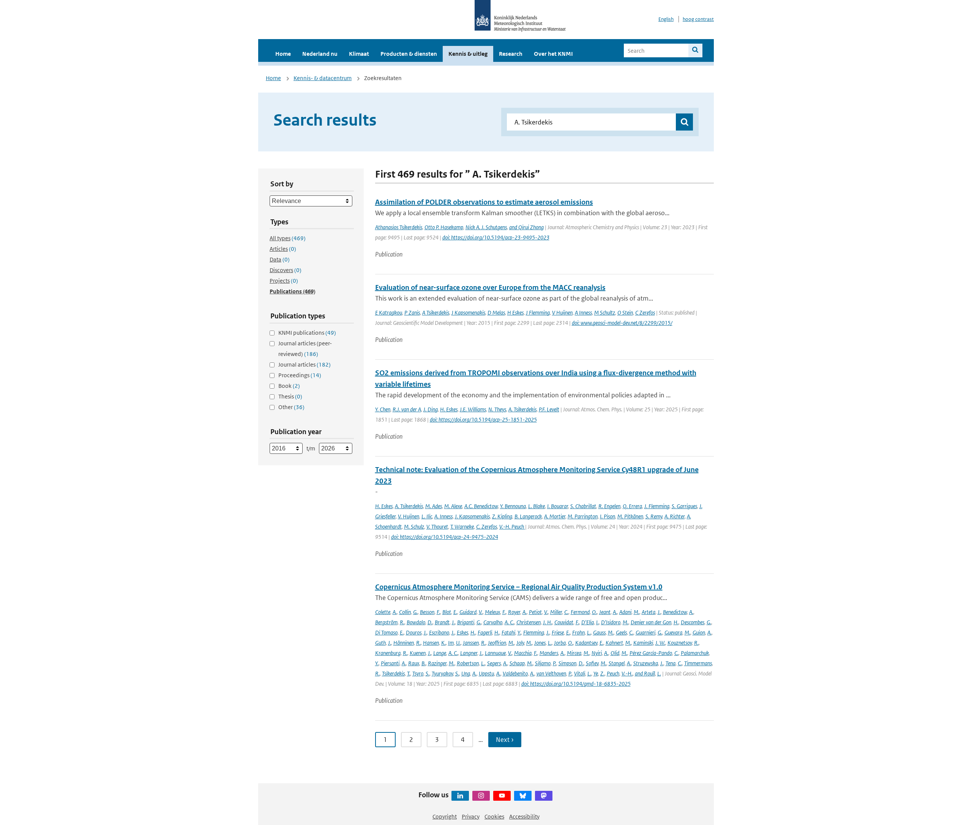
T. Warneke (462, 526)
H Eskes (515, 312)
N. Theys (497, 409)
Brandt (442, 622)
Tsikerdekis (393, 673)
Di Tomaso (386, 632)
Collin (405, 612)
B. (423, 663)
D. (430, 622)
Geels (621, 632)
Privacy (471, 816)
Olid (615, 653)
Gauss (599, 632)
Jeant (605, 612)
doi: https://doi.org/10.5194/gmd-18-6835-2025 (576, 683)
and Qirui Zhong (526, 227)
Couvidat (563, 622)
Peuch (613, 673)
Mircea (574, 653)
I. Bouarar (557, 506)
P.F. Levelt (549, 409)
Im (451, 642)
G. (415, 612)
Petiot (535, 612)
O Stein (625, 312)
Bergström (386, 622)
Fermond (580, 612)
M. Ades (433, 506)
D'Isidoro (610, 622)
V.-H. (627, 673)
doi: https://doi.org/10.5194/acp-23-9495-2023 (495, 237)
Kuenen (418, 653)
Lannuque (495, 653)
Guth (380, 642)
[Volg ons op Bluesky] (523, 795)
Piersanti (390, 663)
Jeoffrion (497, 642)
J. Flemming (656, 506)
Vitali (579, 673)
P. (554, 663)
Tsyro (417, 673)
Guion (699, 632)
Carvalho (492, 622)
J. (659, 612)
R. (402, 622)
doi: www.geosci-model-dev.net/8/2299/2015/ (622, 322)
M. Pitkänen (630, 516)
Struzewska (645, 663)
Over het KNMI (553, 53)
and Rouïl (645, 673)
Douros (413, 632)
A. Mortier (554, 516)
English (666, 19)
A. (395, 612)
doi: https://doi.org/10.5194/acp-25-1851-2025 (483, 419)
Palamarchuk (695, 653)
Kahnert (614, 642)
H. (676, 622)
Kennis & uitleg (468, 53)
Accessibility (524, 816)
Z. (602, 673)
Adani (625, 612)
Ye (595, 673)
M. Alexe (453, 506)
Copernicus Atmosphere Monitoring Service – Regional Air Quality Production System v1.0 (519, 587)
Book (289, 385)
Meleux (492, 612)
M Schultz (604, 312)
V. (481, 612)
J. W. (660, 642)
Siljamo (543, 663)
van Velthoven (551, 673)
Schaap (517, 663)
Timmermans (698, 663)
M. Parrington (583, 516)
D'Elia (587, 622)
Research (510, 53)
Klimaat (359, 53)
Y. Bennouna (513, 506)
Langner (468, 653)
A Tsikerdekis (435, 312)
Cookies (494, 816)
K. (443, 642)
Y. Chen (382, 409)
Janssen (471, 642)
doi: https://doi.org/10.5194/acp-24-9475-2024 (444, 536)
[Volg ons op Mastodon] (543, 795)
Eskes (462, 632)
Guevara (673, 632)
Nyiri (597, 653)
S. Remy (653, 516)
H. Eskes (449, 409)
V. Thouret (437, 526)
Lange (439, 653)
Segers (494, 663)
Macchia (523, 653)
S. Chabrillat (583, 506)
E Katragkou (388, 312)
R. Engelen (609, 506)
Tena (670, 663)
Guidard (468, 612)
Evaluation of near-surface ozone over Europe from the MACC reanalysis (490, 287)
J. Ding (430, 409)
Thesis (290, 396)
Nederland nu (320, 53)
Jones (540, 642)
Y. (519, 632)
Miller (556, 612)
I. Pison (607, 516)
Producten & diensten (408, 53)
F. (438, 612)
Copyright (444, 816)
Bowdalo (416, 622)
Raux (413, 663)
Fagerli (485, 632)
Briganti (465, 622)
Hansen (431, 642)
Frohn (578, 632)
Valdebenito (515, 673)
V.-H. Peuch (512, 526)
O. (594, 612)
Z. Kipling (502, 516)
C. (566, 612)
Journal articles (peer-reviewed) (305, 348)
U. (458, 642)
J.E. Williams (473, 409)
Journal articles (304, 364)
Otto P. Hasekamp (443, 227)
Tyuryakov (442, 673)
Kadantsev (586, 642)
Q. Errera (632, 506)
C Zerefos (645, 312)
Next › (505, 739)
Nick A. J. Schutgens (486, 227)
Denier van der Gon (651, 622)
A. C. (509, 622)
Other (291, 407)
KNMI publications (307, 332)
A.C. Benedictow (481, 506)
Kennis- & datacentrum (322, 78)
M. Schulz (414, 526)
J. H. (547, 622)
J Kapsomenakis (468, 312)
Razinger (437, 663)
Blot (446, 612)
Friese (558, 632)
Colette (382, 612)
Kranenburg (388, 653)
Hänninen (403, 642)
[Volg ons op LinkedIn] (460, 795)
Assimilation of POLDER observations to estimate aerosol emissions (484, 202)
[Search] (695, 50)
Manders (549, 653)
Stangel (617, 663)
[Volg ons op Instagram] (481, 795)
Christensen (528, 622)
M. (636, 612)
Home (283, 53)
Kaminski (643, 642)
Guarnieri (645, 632)
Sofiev (592, 663)
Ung (465, 673)
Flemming (533, 632)
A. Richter (674, 516)
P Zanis (412, 312)
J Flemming (538, 312)
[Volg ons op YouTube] (502, 795)
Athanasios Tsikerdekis (398, 227)
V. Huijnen (408, 516)
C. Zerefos (486, 526)
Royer (514, 612)
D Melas (496, 312)
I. (597, 622)
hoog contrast (698, 19)
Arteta (648, 612)
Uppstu (486, 673)
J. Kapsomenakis (472, 516)
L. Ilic (426, 516)
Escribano (439, 632)
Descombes (692, 622)
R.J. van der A (407, 409)
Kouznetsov (679, 642)
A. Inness (443, 516)
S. (427, 673)
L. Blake (536, 506)
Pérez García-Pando (651, 653)
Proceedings (299, 375)
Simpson (567, 663)
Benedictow (675, 612)
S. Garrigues (684, 506)
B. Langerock (528, 516)
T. (408, 673)
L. (589, 632)
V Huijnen (562, 312)
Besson (427, 612)
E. (455, 612)
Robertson (468, 663)
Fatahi (508, 632)
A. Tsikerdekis (522, 409)
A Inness (583, 312)
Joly (520, 642)
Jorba (560, 642)
